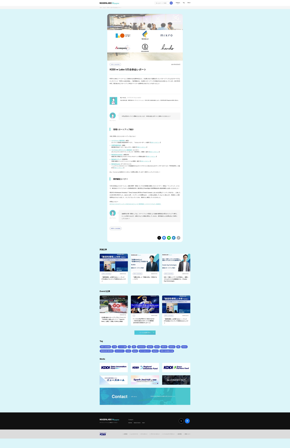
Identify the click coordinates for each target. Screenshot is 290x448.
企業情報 (125, 434)
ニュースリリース (134, 434)
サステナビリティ (119, 351)
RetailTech (155, 351)
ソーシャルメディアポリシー (169, 434)
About (189, 2)
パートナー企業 (122, 346)
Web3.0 (157, 346)
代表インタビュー (155, 142)
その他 (114, 346)
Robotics (184, 346)
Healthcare (171, 346)
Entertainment (141, 346)
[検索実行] (171, 3)
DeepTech (150, 346)
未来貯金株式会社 (116, 145)
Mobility (135, 351)
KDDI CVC (164, 346)
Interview (130, 422)
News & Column (137, 422)
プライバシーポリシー (155, 434)
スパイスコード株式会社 (118, 140)
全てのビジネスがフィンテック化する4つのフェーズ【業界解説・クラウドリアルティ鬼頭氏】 (135, 204)
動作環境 (180, 434)
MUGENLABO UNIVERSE (107, 351)
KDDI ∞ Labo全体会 (115, 64)
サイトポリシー (144, 434)
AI (129, 346)
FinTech (128, 351)
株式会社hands (115, 164)
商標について (187, 434)
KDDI (134, 346)
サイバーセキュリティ (145, 351)
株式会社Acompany (117, 154)
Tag (184, 2)
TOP (101, 7)
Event (104, 7)
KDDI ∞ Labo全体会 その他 (167, 351)
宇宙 (178, 346)
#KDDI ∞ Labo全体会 (115, 228)
